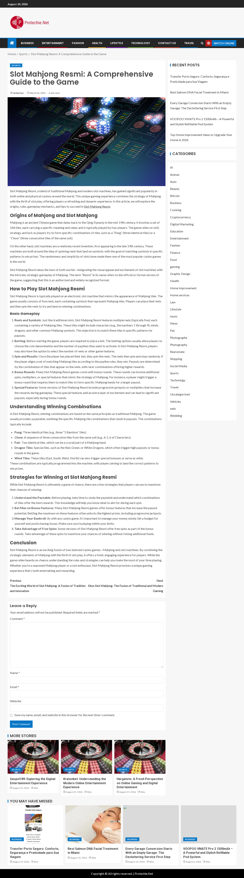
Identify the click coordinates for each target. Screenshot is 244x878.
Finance (175, 252)
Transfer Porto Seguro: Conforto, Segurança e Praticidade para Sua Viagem (34, 853)
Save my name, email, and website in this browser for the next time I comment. (64, 715)
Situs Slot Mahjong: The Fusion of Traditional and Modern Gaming (125, 586)
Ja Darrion (18, 93)
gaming (175, 267)
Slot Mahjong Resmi (97, 206)
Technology (140, 43)
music (174, 316)
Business (27, 43)
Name (15, 673)
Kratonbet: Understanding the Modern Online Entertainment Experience (84, 783)
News (174, 323)
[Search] (202, 43)
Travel (189, 43)
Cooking (175, 210)
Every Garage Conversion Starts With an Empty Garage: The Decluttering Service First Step (148, 853)
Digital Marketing (182, 224)
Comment (17, 618)
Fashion (78, 43)
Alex (36, 787)
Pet (172, 330)
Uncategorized (180, 394)
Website (15, 701)
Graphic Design (180, 274)
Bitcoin (175, 196)
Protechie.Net (144, 873)
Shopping (176, 359)
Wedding (176, 415)
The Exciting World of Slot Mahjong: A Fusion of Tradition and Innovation (48, 586)
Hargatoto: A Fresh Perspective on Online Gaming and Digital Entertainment (140, 783)
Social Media (178, 366)
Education (176, 231)
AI (171, 167)
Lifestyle (116, 43)
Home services (179, 295)
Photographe (178, 337)
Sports (16, 65)
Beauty (174, 188)
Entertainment (53, 43)
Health (97, 43)
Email (14, 687)
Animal (174, 174)
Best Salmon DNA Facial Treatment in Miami (199, 92)
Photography (178, 345)
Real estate (177, 352)
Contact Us (167, 43)
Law (172, 302)
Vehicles (175, 401)
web (173, 408)
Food (173, 259)
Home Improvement (183, 288)
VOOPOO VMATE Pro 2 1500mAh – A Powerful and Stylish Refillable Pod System (208, 853)
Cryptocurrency (180, 217)
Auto (173, 181)
